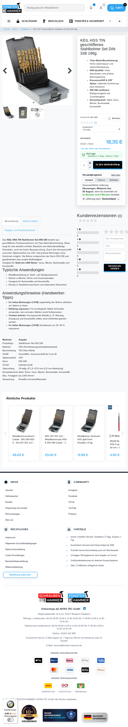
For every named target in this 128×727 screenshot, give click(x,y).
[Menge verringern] (90, 167)
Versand (9, 490)
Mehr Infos (115, 175)
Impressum (10, 537)
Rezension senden (114, 267)
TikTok (71, 502)
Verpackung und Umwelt (16, 508)
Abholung (113, 180)
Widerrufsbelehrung (14, 567)
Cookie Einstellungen (14, 555)
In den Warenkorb (107, 165)
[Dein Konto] (101, 8)
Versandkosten (104, 149)
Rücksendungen (12, 514)
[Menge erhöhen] (90, 163)
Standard (89, 180)
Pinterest (72, 514)
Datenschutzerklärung (15, 549)
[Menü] (16, 701)
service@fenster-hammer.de (68, 645)
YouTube (72, 508)
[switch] (10, 720)
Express (101, 180)
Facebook (72, 496)
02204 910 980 (68, 633)
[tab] (11, 221)
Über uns (9, 520)
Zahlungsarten (11, 496)
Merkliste (116, 118)
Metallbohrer (25, 29)
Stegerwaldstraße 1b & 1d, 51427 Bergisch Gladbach (64, 614)
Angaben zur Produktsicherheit (20, 230)
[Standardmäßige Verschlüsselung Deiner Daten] (60, 715)
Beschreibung (11, 221)
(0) (95, 122)
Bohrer (15, 29)
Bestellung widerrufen (20, 575)
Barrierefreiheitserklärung (16, 561)
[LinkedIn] (84, 608)
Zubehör (6, 29)
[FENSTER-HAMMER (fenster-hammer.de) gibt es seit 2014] (29, 713)
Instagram (72, 490)
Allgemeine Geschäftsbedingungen (21, 543)
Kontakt (8, 502)
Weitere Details (30, 221)
